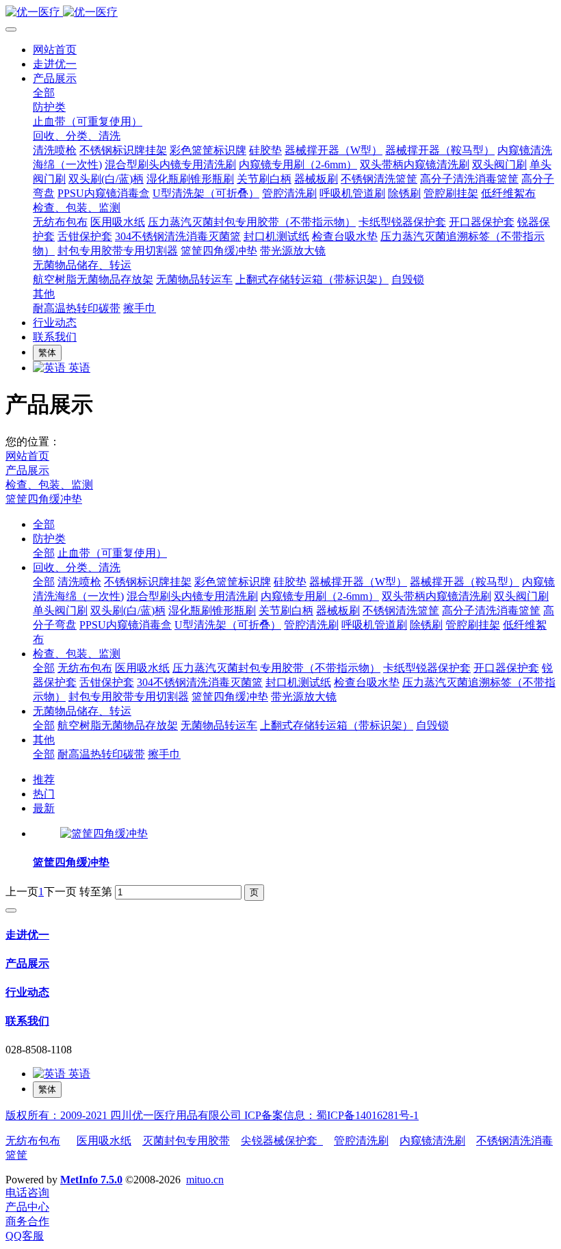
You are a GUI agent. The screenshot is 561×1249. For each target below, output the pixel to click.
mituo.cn (205, 1179)
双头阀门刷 (521, 596)
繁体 (47, 352)
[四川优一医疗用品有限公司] (280, 12)
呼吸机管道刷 (374, 625)
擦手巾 (164, 754)
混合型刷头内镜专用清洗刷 (192, 596)
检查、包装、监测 (49, 484)
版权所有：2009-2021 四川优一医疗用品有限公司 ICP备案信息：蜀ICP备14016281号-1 (212, 1115)
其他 (44, 740)
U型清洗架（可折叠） (227, 625)
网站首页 (55, 49)
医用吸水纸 (142, 668)
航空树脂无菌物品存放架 (117, 725)
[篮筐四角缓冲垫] (104, 833)
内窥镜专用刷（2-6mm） (320, 596)
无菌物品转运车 (219, 725)
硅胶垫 (290, 582)
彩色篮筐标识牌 (232, 582)
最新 (44, 808)
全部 (44, 92)
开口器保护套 (506, 668)
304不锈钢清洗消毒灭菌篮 (200, 682)
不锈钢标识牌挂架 (148, 582)
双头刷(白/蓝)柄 (128, 610)
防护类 (49, 538)
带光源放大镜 (304, 696)
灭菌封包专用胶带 (186, 1140)
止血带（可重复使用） (112, 553)
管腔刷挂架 (472, 625)
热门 (44, 794)
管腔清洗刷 (311, 625)
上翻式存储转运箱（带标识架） (336, 725)
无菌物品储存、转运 (82, 711)
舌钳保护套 (106, 682)
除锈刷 (426, 625)
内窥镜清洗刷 (432, 1140)
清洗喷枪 (79, 582)
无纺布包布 (84, 668)
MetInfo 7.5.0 (91, 1179)
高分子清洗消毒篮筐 (491, 610)
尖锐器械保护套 (282, 1140)
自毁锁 (432, 725)
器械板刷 (338, 610)
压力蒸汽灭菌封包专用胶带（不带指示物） (276, 668)
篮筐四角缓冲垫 (43, 499)
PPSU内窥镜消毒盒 (125, 625)
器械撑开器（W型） (358, 582)
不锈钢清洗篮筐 (401, 610)
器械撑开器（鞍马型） (464, 582)
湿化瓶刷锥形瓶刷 (212, 610)
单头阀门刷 (60, 610)
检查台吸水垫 (367, 682)
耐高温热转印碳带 (101, 754)
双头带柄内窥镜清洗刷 (436, 596)
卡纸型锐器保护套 (427, 668)
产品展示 (27, 470)
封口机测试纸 (298, 682)
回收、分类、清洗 (76, 567)
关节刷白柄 (286, 610)
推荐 (44, 779)
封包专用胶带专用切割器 (128, 696)
